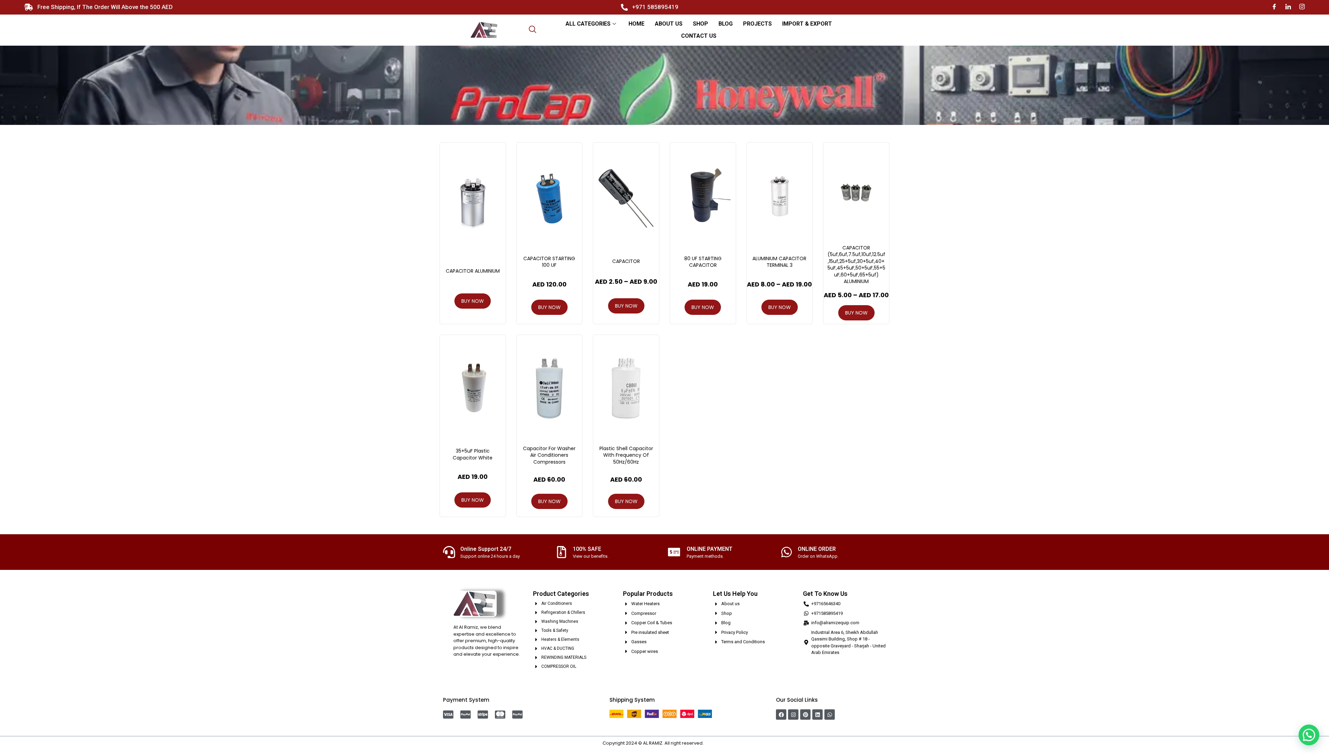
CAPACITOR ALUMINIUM (473, 270)
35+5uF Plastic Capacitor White (472, 454)
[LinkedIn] (1288, 7)
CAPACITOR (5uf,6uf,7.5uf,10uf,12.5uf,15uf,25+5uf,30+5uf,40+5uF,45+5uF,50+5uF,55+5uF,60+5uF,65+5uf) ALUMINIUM (856, 264)
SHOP (700, 23)
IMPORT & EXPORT (807, 23)
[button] (1309, 735)
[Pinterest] (805, 714)
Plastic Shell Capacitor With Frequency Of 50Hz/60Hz (626, 455)
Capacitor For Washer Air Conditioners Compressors (549, 455)
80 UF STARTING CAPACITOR (703, 262)
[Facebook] (1274, 7)
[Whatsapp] (829, 714)
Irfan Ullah (716, 743)
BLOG (725, 23)
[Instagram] (1302, 7)
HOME (636, 23)
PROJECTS (757, 23)
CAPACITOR (626, 261)
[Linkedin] (817, 714)
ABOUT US (668, 23)
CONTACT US (698, 36)
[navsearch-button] (532, 30)
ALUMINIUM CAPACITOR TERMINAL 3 (779, 262)
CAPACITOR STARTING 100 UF (549, 262)
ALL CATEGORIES (588, 23)
